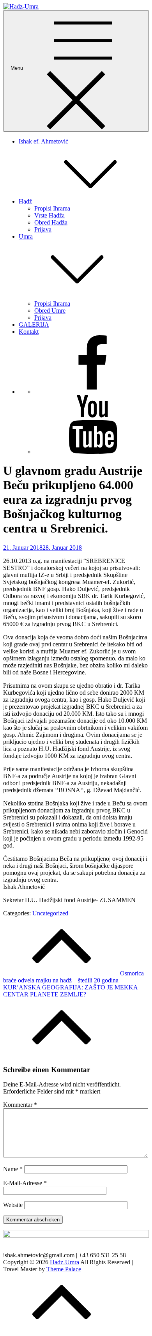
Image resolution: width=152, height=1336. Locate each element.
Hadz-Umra (64, 1262)
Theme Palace (63, 1269)
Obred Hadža (50, 222)
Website (13, 1205)
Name (13, 1169)
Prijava (42, 229)
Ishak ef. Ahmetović (43, 141)
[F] (92, 391)
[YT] (92, 451)
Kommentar (20, 1104)
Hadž (25, 201)
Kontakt (29, 331)
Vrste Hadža (49, 215)
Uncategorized (50, 913)
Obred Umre (49, 310)
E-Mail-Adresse (25, 1183)
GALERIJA (34, 324)
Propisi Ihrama (52, 208)
